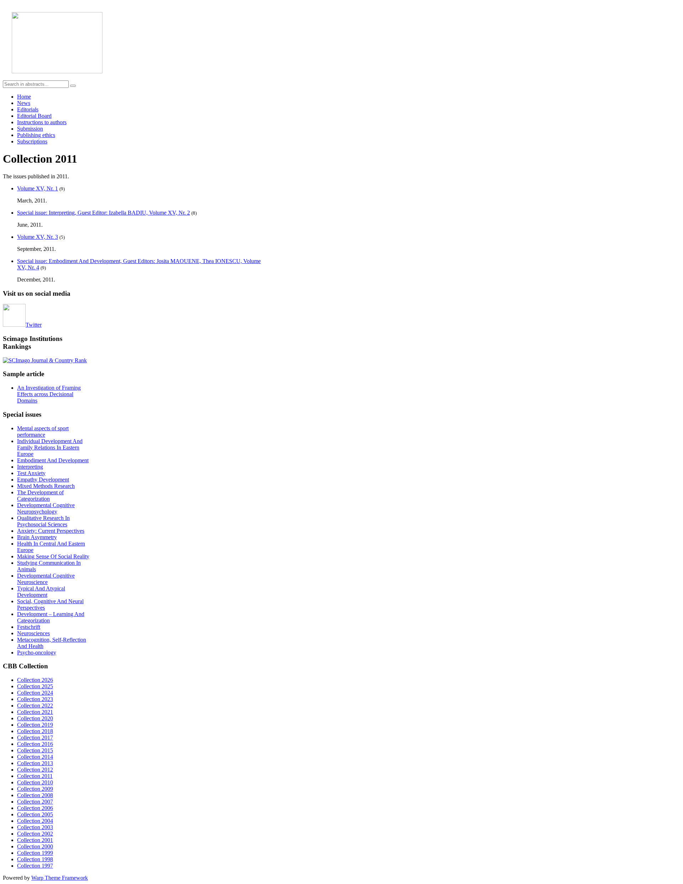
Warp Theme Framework (59, 878)
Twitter (34, 325)
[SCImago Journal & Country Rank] (45, 360)
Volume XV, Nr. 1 (37, 188)
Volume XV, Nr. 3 (37, 237)
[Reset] (73, 86)
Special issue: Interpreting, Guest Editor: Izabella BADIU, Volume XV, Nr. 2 (103, 213)
